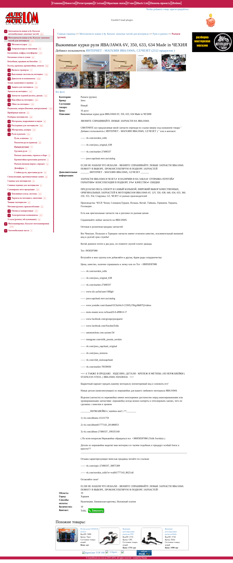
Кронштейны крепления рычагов (30, 159)
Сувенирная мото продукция (21, 189)
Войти (176, 3)
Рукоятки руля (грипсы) (25, 142)
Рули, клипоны (21, 138)
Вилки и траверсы (20, 70)
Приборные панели (16, 112)
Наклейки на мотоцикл (22, 100)
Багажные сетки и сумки (19, 57)
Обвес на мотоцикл (20, 104)
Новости (70, 3)
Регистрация (85, 3)
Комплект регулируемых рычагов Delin (171, 531)
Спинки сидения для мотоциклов (23, 185)
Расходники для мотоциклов (25, 125)
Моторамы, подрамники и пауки (27, 121)
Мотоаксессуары (19, 44)
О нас (130, 3)
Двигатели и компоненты (23, 78)
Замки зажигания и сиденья (20, 83)
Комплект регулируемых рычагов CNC (129, 531)
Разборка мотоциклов (18, 117)
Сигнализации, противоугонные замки (26, 176)
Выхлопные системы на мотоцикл (27, 74)
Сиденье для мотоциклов (19, 181)
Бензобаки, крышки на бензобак (23, 61)
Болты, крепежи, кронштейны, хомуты (26, 66)
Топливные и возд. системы (24, 194)
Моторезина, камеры (21, 130)
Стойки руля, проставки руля (28, 172)
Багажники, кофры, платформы (22, 53)
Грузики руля (20, 151)
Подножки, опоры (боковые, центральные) (28, 108)
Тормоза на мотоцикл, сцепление (27, 198)
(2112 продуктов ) (130, 50)
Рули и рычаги (18, 134)
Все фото (60, 92)
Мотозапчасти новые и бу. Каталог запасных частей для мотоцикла (114, 34)
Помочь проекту (160, 3)
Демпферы (19, 168)
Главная (57, 3)
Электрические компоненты (25, 215)
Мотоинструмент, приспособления (23, 206)
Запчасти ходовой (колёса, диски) (27, 95)
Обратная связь (115, 3)
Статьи (99, 3)
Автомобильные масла (18, 230)
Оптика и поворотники (22, 211)
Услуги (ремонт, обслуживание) (22, 219)
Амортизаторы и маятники (24, 48)
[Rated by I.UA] (128, 552)
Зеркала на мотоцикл (17, 91)
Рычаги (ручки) (21, 147)
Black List (142, 3)
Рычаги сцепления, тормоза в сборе (30, 155)
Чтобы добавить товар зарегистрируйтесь (167, 9)
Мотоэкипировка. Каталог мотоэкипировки (28, 223)
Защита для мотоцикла (22, 87)
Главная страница (66, 34)
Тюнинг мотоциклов (17, 202)
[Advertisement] (212, 89)
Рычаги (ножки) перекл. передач (29, 164)
